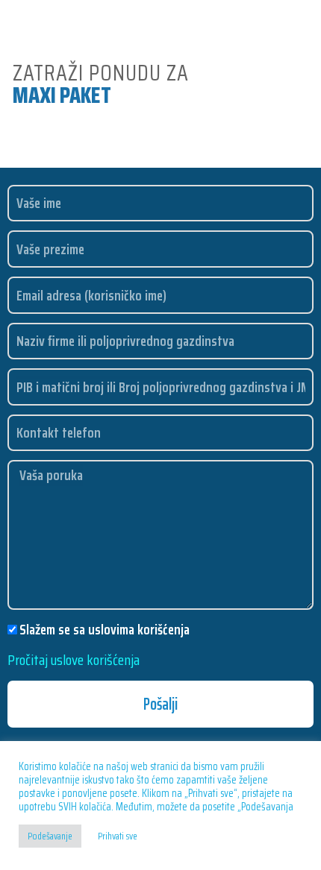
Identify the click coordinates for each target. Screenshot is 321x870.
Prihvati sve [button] (117, 836)
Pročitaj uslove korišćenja (73, 660)
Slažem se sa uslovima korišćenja (104, 629)
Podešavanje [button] (50, 836)
